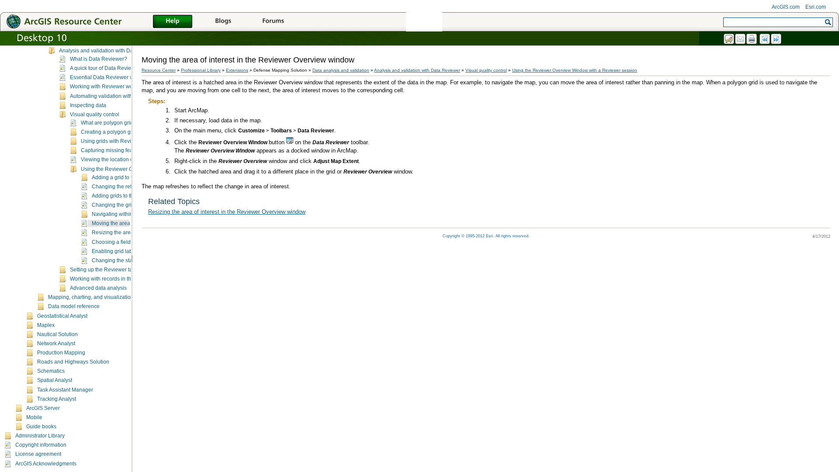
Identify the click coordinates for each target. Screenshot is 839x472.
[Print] (752, 39)
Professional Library (201, 70)
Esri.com (815, 7)
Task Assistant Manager (65, 389)
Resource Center (159, 70)
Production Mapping (61, 352)
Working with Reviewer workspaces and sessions (128, 86)
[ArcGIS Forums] (273, 22)
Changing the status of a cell (125, 260)
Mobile (34, 417)
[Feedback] (729, 39)
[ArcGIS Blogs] (223, 22)
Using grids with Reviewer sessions (123, 141)
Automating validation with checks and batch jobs (128, 96)
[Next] (776, 39)
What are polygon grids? (110, 122)
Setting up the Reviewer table (105, 269)
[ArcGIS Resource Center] (83, 21)
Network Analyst (56, 343)
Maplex (46, 325)
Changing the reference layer (126, 186)
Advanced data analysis (98, 288)
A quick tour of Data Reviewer (105, 68)
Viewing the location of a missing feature (129, 159)
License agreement (38, 454)
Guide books (41, 426)
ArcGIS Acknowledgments (45, 463)
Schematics (51, 371)
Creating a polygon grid (109, 132)
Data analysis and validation (340, 70)
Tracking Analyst (56, 399)
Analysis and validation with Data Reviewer (110, 50)
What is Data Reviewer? (98, 59)
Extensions (237, 70)
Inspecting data (88, 105)
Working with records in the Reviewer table (120, 278)
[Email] (740, 39)
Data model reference (74, 306)
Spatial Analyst (54, 380)
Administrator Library (40, 435)
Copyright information (40, 445)
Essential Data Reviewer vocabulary (113, 77)
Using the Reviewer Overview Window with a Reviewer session (574, 70)
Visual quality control (94, 114)
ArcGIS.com (786, 7)
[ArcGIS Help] (172, 22)
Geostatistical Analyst (62, 316)
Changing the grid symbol (122, 205)
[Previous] (765, 39)
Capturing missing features (113, 150)
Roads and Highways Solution (73, 361)
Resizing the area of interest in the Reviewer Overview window (226, 211)
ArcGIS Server (43, 408)
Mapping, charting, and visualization (91, 297)
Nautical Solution (57, 334)
